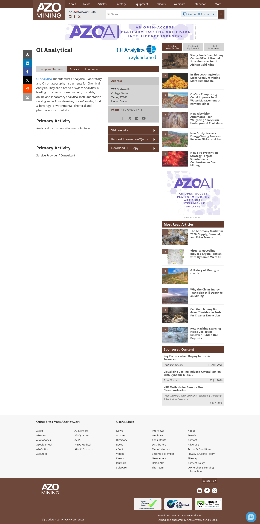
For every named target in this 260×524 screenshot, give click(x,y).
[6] (175, 158)
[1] (175, 61)
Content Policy (196, 463)
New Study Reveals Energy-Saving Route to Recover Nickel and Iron (206, 136)
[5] (175, 139)
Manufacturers (161, 449)
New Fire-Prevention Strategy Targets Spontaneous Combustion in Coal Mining (204, 159)
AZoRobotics (43, 440)
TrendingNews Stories (172, 47)
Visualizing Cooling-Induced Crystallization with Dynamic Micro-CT (206, 254)
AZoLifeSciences (83, 449)
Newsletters (159, 458)
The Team (158, 467)
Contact (192, 440)
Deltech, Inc (176, 364)
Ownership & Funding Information (201, 469)
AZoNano (41, 435)
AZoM (39, 430)
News (119, 430)
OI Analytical (44, 79)
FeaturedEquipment (193, 47)
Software (121, 467)
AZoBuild (41, 453)
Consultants (159, 440)
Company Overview (51, 69)
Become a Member (163, 453)
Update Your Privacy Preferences (65, 519)
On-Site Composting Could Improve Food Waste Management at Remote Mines (205, 98)
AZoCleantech (44, 444)
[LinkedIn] (27, 63)
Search (192, 435)
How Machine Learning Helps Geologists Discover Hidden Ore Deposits (205, 333)
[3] (175, 99)
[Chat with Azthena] (251, 517)
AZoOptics (42, 449)
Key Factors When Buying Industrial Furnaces (187, 357)
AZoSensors (81, 430)
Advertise (193, 444)
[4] (175, 119)
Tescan (174, 380)
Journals (121, 463)
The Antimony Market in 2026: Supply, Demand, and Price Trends (206, 234)
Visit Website (119, 130)
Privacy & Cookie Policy (201, 453)
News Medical (82, 444)
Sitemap (193, 458)
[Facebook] (27, 71)
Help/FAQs (158, 463)
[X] (27, 80)
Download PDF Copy (124, 148)
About (191, 430)
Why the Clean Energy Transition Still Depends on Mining (206, 293)
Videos (120, 453)
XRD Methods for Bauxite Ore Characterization (183, 388)
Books (119, 444)
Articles (120, 435)
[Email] (27, 97)
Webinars (157, 435)
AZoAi (77, 440)
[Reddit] (27, 88)
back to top (208, 480)
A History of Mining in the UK (204, 271)
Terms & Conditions (199, 449)
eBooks (120, 449)
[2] (175, 80)
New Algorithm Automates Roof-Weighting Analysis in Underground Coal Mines (206, 118)
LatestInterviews (213, 47)
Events (120, 458)
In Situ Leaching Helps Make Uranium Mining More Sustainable (205, 78)
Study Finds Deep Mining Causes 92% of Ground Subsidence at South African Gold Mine (206, 59)
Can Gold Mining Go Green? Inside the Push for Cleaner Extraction (205, 312)
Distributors (159, 444)
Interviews (158, 430)
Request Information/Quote (129, 139)
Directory (120, 4)
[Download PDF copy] (27, 54)
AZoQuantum (82, 435)
